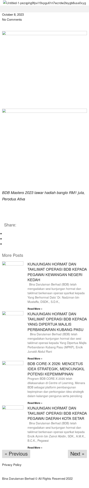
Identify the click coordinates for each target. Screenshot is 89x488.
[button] (44, 9)
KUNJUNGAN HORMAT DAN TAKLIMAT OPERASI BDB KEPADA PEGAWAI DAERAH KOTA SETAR (57, 413)
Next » (77, 453)
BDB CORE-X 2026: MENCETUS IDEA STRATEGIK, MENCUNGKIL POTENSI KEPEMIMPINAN (56, 368)
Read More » (35, 309)
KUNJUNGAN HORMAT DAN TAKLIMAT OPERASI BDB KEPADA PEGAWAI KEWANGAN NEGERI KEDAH (57, 271)
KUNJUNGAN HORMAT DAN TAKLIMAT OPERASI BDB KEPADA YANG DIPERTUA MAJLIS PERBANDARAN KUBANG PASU (57, 321)
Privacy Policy (12, 464)
